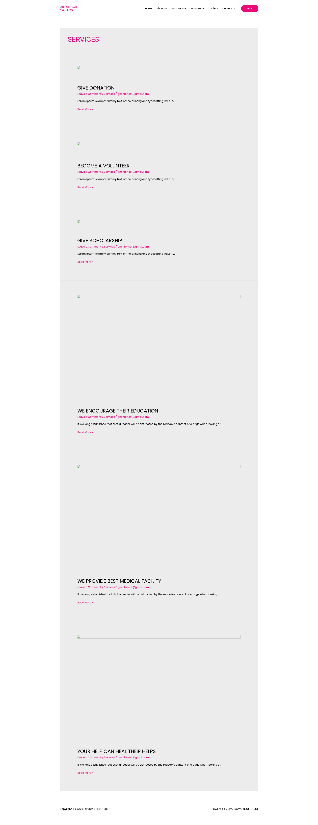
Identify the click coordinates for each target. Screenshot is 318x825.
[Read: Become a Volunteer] (87, 150)
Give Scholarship (99, 240)
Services (109, 94)
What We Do (198, 8)
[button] (249, 8)
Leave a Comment (89, 94)
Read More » (85, 109)
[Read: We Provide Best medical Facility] (159, 519)
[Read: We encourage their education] (159, 349)
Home (148, 8)
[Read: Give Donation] (85, 73)
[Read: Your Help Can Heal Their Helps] (159, 689)
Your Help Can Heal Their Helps (116, 751)
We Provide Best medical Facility (119, 581)
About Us (162, 8)
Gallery (214, 8)
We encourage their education (117, 410)
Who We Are (179, 8)
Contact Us (229, 8)
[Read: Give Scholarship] (85, 226)
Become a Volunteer (103, 165)
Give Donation (96, 87)
